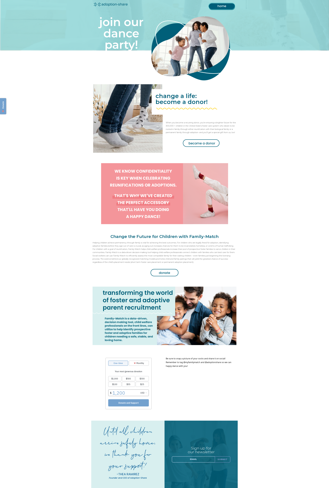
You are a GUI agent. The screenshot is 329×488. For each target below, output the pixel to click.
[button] (210, 459)
